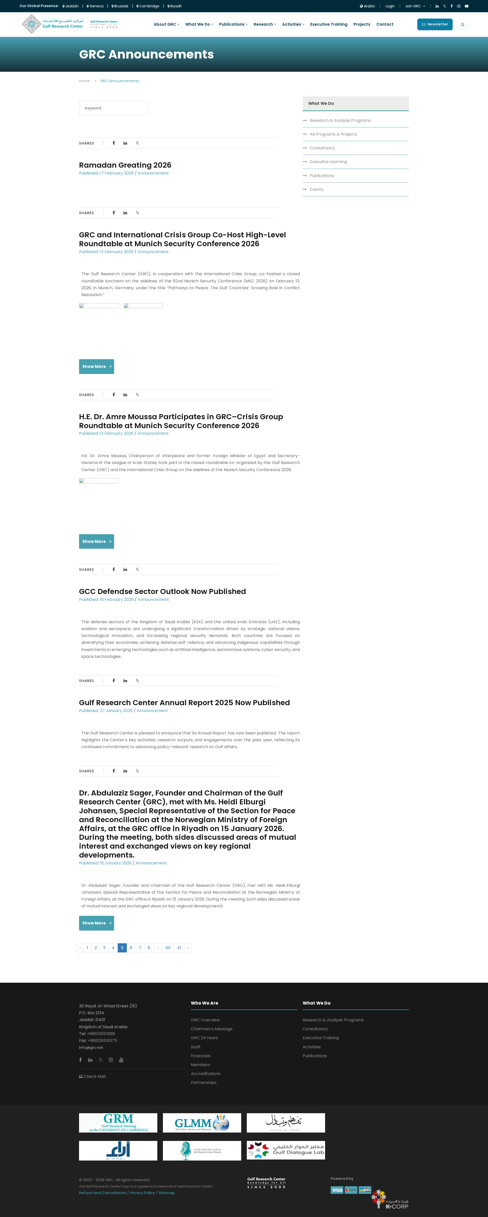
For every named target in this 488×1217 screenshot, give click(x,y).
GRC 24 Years (204, 1038)
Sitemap (166, 1192)
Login (390, 6)
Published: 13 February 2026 (106, 252)
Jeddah (71, 6)
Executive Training (328, 24)
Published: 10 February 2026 (106, 599)
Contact (384, 24)
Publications (232, 24)
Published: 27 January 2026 (106, 711)
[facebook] (81, 1059)
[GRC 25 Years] (266, 1182)
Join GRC (413, 6)
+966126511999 (101, 1034)
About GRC (165, 24)
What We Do (197, 24)
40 (168, 948)
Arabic (369, 6)
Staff (196, 1047)
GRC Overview (205, 1020)
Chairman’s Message (212, 1029)
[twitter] (101, 1059)
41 (179, 948)
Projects (362, 24)
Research (263, 24)
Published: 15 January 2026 (105, 863)
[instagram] (111, 1059)
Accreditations (205, 1074)
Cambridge (148, 6)
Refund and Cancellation (103, 1192)
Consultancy (322, 148)
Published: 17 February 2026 (106, 173)
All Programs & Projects (333, 134)
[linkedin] (91, 1059)
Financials (200, 1056)
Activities (291, 24)
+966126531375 (102, 1041)
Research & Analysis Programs (340, 120)
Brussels (120, 6)
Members (200, 1065)
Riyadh (175, 6)
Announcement (153, 173)
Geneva (95, 6)
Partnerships (204, 1082)
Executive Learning (328, 162)
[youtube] (121, 1059)
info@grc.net (91, 1047)
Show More (94, 366)
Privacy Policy (142, 1192)
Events (316, 189)
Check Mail (94, 1076)
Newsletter (438, 24)
